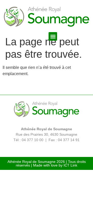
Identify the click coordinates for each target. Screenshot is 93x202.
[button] (53, 36)
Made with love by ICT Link (55, 165)
